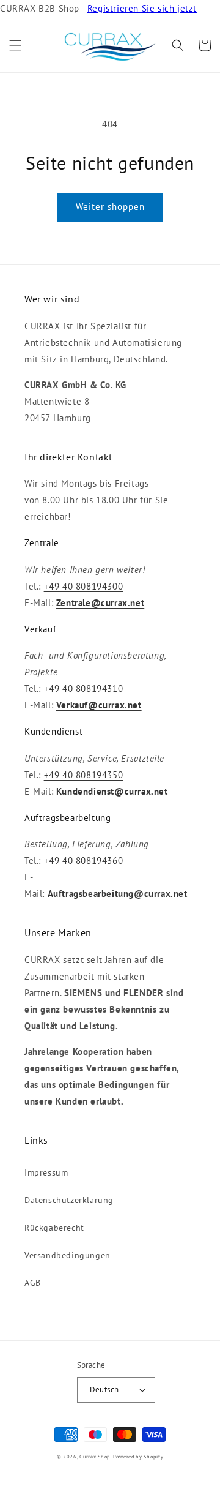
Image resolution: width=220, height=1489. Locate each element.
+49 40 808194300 (83, 586)
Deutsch (104, 1389)
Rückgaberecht (54, 1227)
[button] (15, 45)
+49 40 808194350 (83, 775)
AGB (32, 1282)
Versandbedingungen (67, 1255)
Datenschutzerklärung (69, 1200)
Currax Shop (95, 1456)
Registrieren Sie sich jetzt (142, 8)
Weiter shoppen (110, 206)
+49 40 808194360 (83, 860)
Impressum (46, 1172)
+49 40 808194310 (83, 688)
